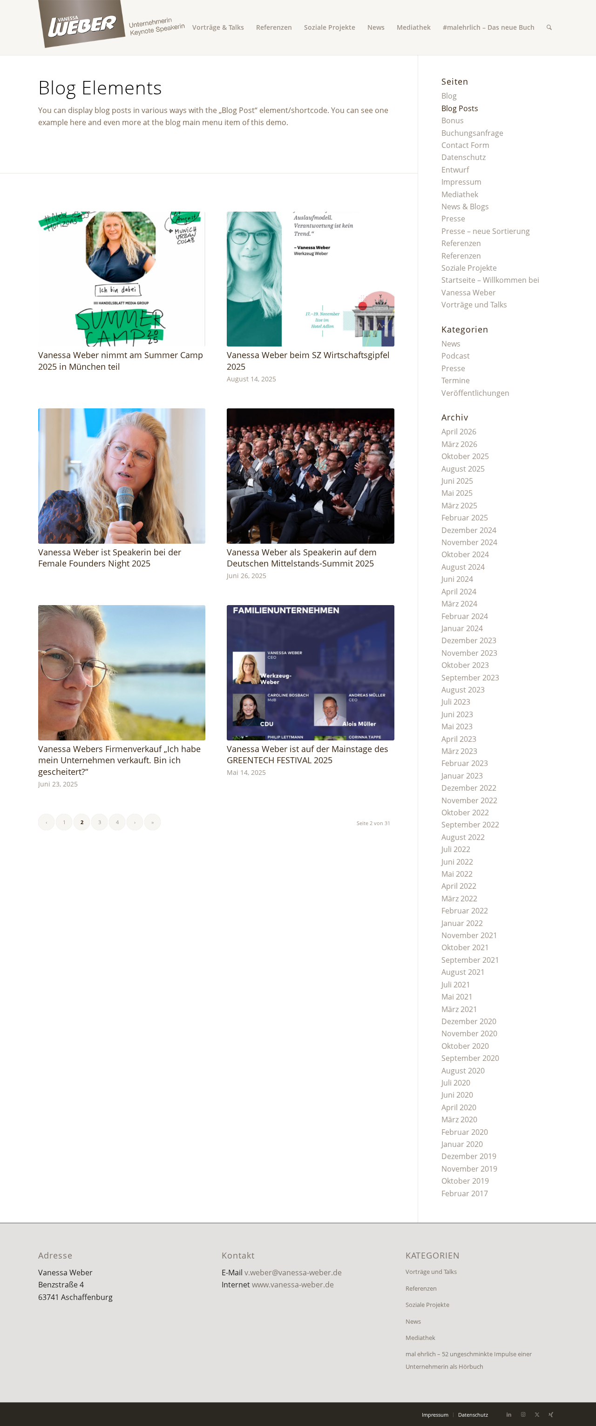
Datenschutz (463, 157)
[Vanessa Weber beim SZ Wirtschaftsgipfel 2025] (310, 279)
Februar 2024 (464, 616)
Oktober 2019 (465, 1181)
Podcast (455, 356)
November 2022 (469, 800)
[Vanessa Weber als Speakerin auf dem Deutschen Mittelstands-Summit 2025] (310, 475)
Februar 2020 (464, 1132)
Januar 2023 (462, 776)
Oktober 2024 (465, 554)
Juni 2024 (457, 579)
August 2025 (463, 469)
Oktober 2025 (465, 456)
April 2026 (458, 431)
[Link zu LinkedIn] (509, 1414)
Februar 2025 (464, 518)
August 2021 (463, 972)
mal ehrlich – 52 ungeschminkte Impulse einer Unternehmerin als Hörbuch (469, 1360)
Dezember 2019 (468, 1156)
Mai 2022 (457, 874)
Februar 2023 (464, 763)
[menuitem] (218, 27)
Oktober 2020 (465, 1046)
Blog (449, 96)
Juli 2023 (455, 702)
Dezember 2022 (468, 788)
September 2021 (470, 960)
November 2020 (469, 1033)
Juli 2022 (455, 849)
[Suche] (549, 27)
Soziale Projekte (469, 268)
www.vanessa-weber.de (293, 1284)
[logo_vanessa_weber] (122, 27)
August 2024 (463, 567)
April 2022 (458, 886)
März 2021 (459, 1009)
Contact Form (465, 145)
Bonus (452, 120)
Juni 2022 (457, 862)
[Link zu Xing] (551, 1414)
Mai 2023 (457, 726)
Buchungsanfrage (472, 133)
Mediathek (459, 194)
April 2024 (458, 591)
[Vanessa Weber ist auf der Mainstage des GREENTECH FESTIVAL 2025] (310, 672)
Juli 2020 (455, 1083)
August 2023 (463, 690)
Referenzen (461, 243)
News (451, 344)
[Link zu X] (537, 1414)
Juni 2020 (457, 1095)
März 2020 (459, 1119)
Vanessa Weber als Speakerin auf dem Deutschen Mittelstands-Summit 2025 (302, 557)
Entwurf (455, 170)
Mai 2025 (457, 493)
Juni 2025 (457, 481)
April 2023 (458, 739)
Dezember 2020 (468, 1021)
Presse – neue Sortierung (485, 231)
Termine (455, 380)
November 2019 (469, 1169)
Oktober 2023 (465, 665)
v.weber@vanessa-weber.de (293, 1272)
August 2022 (463, 837)
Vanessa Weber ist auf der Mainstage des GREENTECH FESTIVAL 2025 (307, 754)
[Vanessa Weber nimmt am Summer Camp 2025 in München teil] (121, 279)
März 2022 (459, 898)
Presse (453, 218)
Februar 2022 (464, 911)
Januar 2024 (462, 628)
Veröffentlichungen (475, 393)
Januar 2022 (462, 923)
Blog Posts (459, 108)
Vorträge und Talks (474, 305)
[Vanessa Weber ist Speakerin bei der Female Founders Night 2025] (121, 475)
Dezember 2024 (468, 530)
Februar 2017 (464, 1193)
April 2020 (458, 1107)
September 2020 (470, 1058)
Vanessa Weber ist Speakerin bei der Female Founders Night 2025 (109, 557)
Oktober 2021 (465, 947)
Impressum (461, 182)
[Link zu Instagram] (523, 1414)
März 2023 (459, 751)
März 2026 (459, 444)
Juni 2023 (457, 714)
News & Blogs (465, 206)
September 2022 (470, 825)
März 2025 (459, 505)
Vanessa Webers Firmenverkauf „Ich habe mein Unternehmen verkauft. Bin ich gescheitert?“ (119, 760)
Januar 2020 (462, 1144)
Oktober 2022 (465, 812)
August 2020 (463, 1071)
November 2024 (469, 542)
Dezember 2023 (468, 640)
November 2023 (469, 653)
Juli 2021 (455, 985)
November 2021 (469, 935)
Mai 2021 (457, 997)
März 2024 (459, 604)
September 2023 (470, 678)
